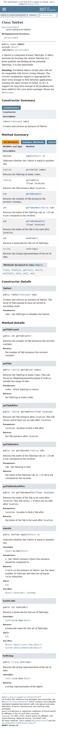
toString (31, 249)
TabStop (15, 121)
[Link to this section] (37, 100)
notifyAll (8, 273)
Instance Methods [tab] (33, 142)
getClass (28, 270)
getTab (29, 169)
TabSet (32, 15)
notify (38, 270)
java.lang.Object (10, 27)
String (6, 249)
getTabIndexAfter (35, 221)
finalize (16, 270)
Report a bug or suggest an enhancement (20, 697)
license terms (33, 4)
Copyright (6, 716)
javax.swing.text (18, 15)
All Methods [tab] (11, 142)
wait (18, 273)
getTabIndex (32, 207)
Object (14, 47)
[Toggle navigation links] (4, 9)
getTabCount (32, 194)
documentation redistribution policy (18, 723)
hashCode (31, 238)
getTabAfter (32, 180)
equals (29, 156)
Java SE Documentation (15, 702)
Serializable (11, 37)
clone (6, 270)
